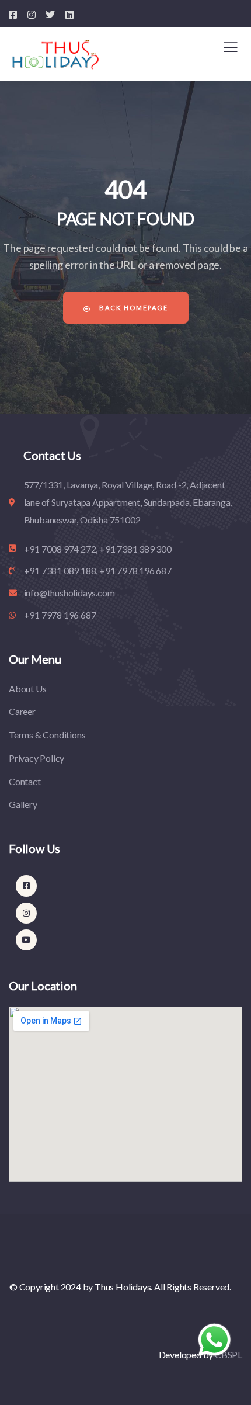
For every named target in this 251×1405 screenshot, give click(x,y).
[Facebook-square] (26, 885)
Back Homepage (132, 307)
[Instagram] (26, 913)
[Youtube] (26, 939)
